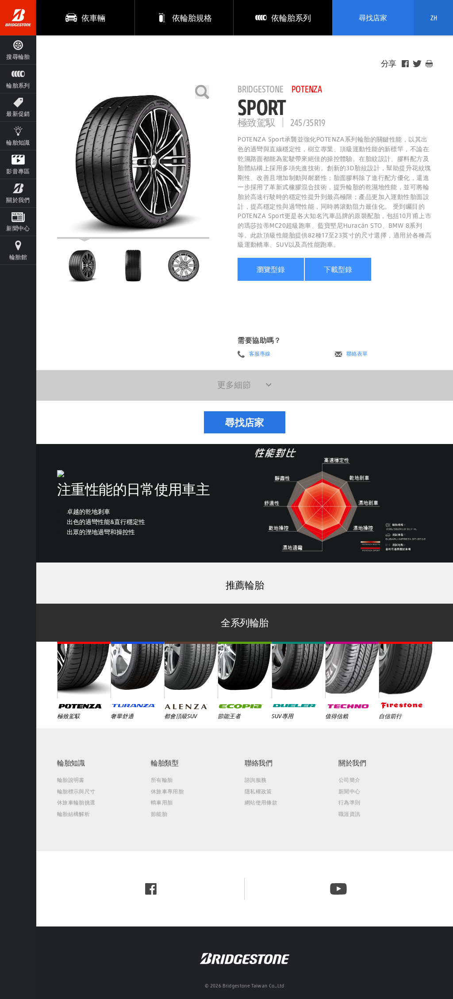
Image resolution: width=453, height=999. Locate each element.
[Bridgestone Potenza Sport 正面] (133, 265)
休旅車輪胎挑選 (76, 802)
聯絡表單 (357, 354)
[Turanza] (137, 670)
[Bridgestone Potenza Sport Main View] (82, 265)
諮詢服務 (255, 780)
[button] (18, 78)
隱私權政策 (258, 791)
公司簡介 (349, 780)
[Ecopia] (244, 670)
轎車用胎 (162, 802)
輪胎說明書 (70, 780)
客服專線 (259, 354)
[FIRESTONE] (405, 670)
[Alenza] (191, 670)
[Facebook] (405, 64)
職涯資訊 (349, 814)
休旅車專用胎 (167, 791)
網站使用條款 (261, 802)
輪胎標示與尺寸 (76, 791)
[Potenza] (84, 670)
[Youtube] (338, 889)
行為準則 (349, 802)
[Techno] (352, 670)
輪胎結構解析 (73, 814)
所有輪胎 (162, 780)
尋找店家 (373, 17)
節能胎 (159, 814)
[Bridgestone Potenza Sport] (133, 162)
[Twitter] (417, 64)
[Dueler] (298, 670)
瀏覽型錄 (271, 269)
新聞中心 (349, 791)
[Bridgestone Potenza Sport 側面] (183, 265)
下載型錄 (338, 269)
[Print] (429, 64)
